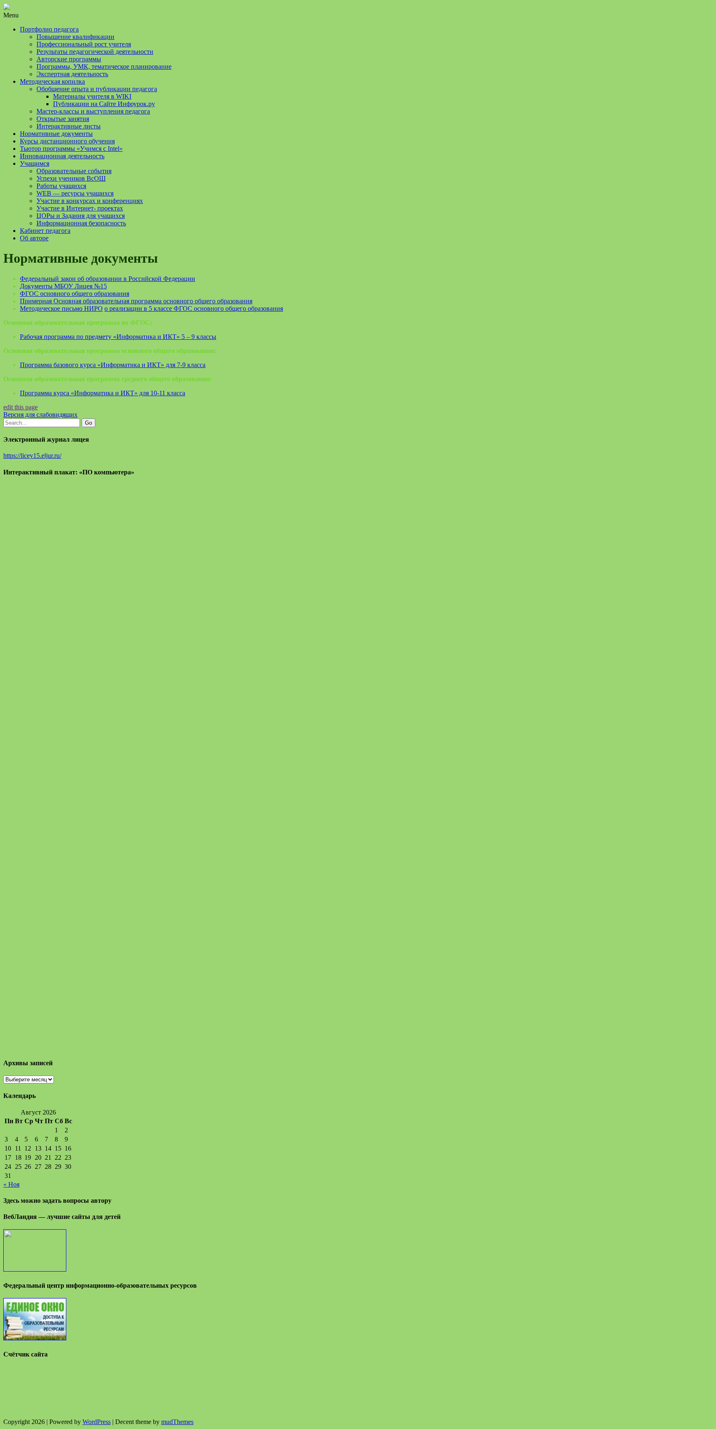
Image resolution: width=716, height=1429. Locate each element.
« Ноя (11, 1184)
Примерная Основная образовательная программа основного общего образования (136, 301)
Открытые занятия (62, 118)
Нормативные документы (56, 133)
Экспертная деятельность (72, 73)
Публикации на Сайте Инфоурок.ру (104, 103)
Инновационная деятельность (62, 156)
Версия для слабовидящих (40, 414)
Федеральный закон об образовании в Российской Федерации (107, 278)
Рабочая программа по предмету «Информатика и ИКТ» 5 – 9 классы (118, 336)
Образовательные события (73, 170)
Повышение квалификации (75, 36)
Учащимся (34, 163)
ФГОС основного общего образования (74, 293)
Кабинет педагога (45, 230)
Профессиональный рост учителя (83, 44)
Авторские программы (68, 59)
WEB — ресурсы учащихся (75, 193)
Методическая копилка (52, 81)
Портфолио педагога (49, 29)
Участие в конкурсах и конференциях (89, 200)
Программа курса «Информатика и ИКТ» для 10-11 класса (102, 393)
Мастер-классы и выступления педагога (93, 111)
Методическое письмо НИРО (61, 308)
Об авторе (34, 238)
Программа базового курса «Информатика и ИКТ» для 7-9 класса (113, 364)
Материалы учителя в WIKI (92, 96)
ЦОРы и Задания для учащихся (80, 215)
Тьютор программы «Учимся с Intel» (71, 148)
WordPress (96, 1421)
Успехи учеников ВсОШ (71, 178)
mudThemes (177, 1421)
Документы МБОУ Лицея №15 (63, 286)
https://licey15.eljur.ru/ (32, 455)
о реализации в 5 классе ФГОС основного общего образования (193, 308)
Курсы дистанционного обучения (67, 141)
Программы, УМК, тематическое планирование (104, 66)
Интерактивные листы (68, 126)
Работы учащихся (61, 185)
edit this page (20, 407)
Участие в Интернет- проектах (79, 208)
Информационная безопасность (81, 223)
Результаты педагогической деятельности (94, 51)
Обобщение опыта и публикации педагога (96, 88)
